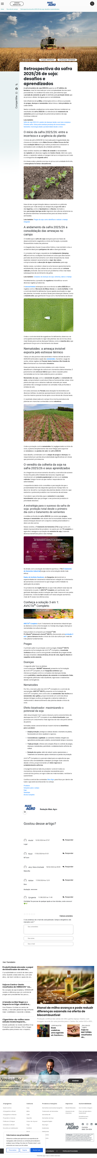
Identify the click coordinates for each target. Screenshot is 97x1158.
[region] (24, 1143)
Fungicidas (45, 1135)
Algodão (29, 1118)
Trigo (28, 1125)
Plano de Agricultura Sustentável (85, 1112)
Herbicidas (45, 1131)
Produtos (27, 786)
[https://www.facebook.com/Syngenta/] (83, 1124)
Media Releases (70, 1108)
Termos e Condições (47, 1151)
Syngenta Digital (47, 1121)
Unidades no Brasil (8, 1125)
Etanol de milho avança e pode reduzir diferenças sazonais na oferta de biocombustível (65, 1011)
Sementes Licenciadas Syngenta (52, 1108)
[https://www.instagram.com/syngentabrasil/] (87, 1124)
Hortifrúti (29, 1128)
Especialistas (56, 1025)
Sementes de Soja (48, 1118)
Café (28, 1115)
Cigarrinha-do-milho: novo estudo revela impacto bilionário (15, 1020)
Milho (28, 1111)
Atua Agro (45, 1125)
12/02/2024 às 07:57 (42, 840)
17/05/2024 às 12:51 (43, 880)
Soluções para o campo (31, 788)
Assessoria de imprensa (70, 1112)
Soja (25, 790)
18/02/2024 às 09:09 (53, 867)
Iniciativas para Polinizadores (83, 1117)
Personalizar (12, 1150)
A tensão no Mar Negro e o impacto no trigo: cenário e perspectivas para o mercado (17, 1003)
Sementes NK (46, 1115)
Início (2, 9)
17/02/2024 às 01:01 (42, 854)
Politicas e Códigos (9, 1121)
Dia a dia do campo (12, 9)
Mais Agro (50, 779)
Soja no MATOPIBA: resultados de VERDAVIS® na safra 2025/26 (86, 1033)
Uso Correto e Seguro (85, 1108)
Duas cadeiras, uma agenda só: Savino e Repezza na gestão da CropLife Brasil (57, 1031)
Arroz (28, 1131)
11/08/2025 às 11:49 (45, 897)
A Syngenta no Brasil (9, 1111)
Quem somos (7, 1108)
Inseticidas (45, 1128)
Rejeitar (24, 1150)
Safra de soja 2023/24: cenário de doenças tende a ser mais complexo (47, 122)
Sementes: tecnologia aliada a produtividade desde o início (43, 127)
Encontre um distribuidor (10, 1128)
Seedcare (27, 792)
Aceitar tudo (36, 1150)
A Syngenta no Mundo (9, 1115)
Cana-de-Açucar (32, 1121)
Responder (69, 840)
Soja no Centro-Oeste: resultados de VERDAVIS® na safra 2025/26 (16, 985)
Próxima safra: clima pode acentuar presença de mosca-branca (44, 124)
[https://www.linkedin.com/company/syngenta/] (91, 1124)
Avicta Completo (29, 795)
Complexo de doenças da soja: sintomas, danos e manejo (53, 277)
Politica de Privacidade (70, 1151)
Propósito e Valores (9, 1118)
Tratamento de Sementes (50, 1111)
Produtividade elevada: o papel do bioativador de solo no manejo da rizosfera (17, 968)
